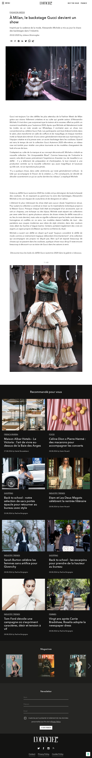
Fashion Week (17, 12)
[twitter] (26, 41)
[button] (79, 318)
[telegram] (33, 41)
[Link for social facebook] (43, 749)
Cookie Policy (57, 754)
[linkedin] (22, 41)
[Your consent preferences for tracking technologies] (88, 754)
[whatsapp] (29, 41)
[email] (11, 41)
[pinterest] (18, 41)
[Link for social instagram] (48, 749)
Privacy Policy (56, 722)
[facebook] (15, 41)
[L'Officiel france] (46, 3)
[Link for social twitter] (38, 749)
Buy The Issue (73, 3)
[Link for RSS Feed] (53, 748)
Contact (32, 754)
